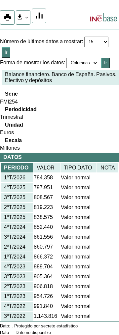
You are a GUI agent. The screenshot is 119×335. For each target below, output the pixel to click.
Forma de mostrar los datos (32, 62)
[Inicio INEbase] (103, 18)
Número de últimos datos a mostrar (41, 41)
